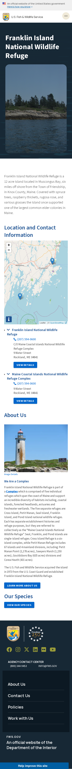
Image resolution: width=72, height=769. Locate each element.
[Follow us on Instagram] (19, 649)
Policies (15, 707)
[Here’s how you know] (36, 5)
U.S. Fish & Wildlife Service (27, 17)
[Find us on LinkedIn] (36, 649)
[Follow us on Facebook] (10, 649)
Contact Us (19, 695)
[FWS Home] (6, 17)
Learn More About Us (22, 585)
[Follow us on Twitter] (28, 649)
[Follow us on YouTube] (54, 649)
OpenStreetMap (57, 322)
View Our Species (19, 605)
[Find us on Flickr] (44, 649)
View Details (25, 365)
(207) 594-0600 (26, 339)
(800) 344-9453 (18, 666)
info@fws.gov (47, 666)
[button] (20, 296)
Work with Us (20, 718)
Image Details (11, 474)
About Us (16, 684)
